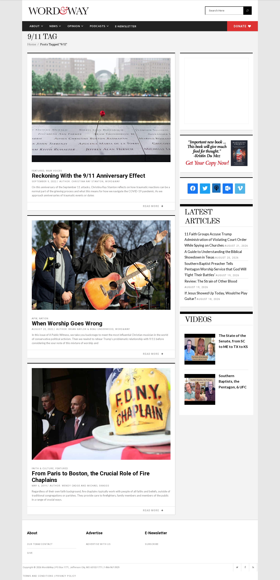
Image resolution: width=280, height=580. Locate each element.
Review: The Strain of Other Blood (210, 281)
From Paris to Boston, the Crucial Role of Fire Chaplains (91, 476)
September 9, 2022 (44, 181)
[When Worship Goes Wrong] (101, 265)
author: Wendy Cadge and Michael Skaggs (79, 485)
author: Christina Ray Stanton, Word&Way (89, 181)
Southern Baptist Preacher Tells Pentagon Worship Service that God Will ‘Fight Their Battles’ (215, 269)
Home (31, 44)
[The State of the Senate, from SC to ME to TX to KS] (199, 363)
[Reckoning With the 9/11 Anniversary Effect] (101, 110)
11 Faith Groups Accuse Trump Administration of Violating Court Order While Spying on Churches (215, 239)
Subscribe (151, 544)
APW (34, 318)
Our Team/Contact (40, 544)
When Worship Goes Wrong (67, 323)
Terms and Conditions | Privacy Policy (49, 576)
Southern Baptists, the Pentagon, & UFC (233, 381)
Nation (43, 318)
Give (30, 553)
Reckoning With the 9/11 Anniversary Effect (88, 175)
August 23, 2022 (42, 329)
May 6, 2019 (39, 485)
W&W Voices (54, 170)
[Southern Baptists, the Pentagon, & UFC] (199, 403)
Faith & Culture (43, 468)
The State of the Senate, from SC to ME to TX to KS (233, 341)
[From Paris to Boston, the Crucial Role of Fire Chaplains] (101, 414)
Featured (38, 170)
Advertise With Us (98, 544)
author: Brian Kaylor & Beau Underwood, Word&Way (93, 329)
